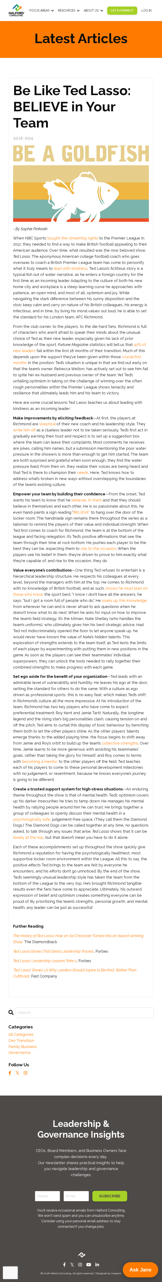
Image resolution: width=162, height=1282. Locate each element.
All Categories (21, 1034)
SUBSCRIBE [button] (109, 1196)
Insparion (116, 1273)
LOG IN (146, 10)
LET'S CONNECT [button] (122, 10)
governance (19, 1052)
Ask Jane (140, 1270)
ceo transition (21, 1040)
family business (22, 1046)
